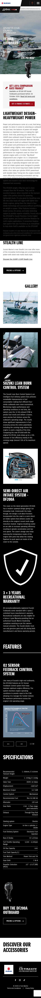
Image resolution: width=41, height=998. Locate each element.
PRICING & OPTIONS (13, 270)
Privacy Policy (29, 988)
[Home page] (6, 3)
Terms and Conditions (14, 988)
